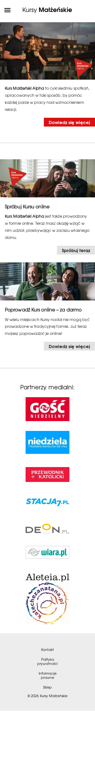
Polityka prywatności (47, 661)
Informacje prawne (48, 675)
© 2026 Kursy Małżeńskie (47, 695)
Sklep (47, 687)
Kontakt (47, 649)
